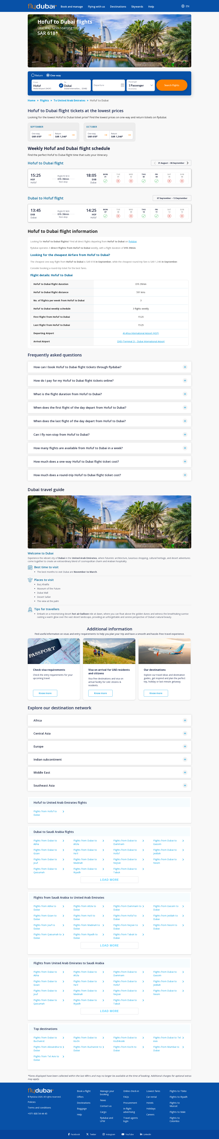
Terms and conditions (39, 1107)
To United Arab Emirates (69, 100)
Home (31, 100)
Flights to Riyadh (178, 1096)
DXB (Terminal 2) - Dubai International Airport (141, 341)
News (103, 1100)
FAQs (126, 1096)
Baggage (82, 1108)
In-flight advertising (129, 1110)
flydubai (133, 241)
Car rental (151, 1096)
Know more (45, 693)
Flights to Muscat (175, 1104)
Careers (150, 1114)
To (65, 82)
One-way (55, 75)
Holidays (151, 1108)
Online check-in (131, 1091)
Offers (80, 1096)
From (35, 82)
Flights (44, 100)
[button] (109, 367)
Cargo (103, 1111)
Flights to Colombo (175, 1119)
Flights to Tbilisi (178, 1091)
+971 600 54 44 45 (37, 1113)
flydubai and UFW (106, 1119)
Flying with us (96, 6)
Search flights (171, 85)
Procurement (130, 1102)
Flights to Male (177, 1111)
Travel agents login (130, 1119)
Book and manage (72, 6)
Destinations (118, 6)
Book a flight (84, 1091)
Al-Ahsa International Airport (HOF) (141, 333)
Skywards (137, 6)
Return (39, 75)
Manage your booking (107, 1093)
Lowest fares (153, 1091)
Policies (32, 1101)
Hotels (149, 1102)
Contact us (106, 1106)
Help (151, 6)
